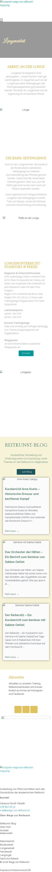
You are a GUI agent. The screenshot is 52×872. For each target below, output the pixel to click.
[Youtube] (34, 709)
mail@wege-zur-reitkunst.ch (15, 810)
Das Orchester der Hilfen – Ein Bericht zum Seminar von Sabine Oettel (25, 557)
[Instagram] (26, 709)
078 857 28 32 (7, 806)
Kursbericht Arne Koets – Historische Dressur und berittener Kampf (22, 494)
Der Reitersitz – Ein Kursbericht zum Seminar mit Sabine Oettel (25, 620)
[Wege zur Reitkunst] (19, 9)
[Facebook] (18, 709)
